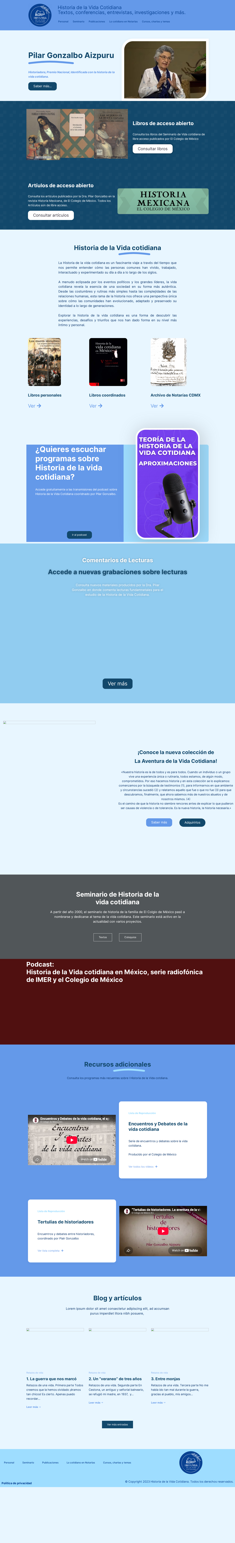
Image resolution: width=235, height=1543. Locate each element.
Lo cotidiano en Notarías (123, 21)
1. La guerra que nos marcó (51, 1379)
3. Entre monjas (165, 1379)
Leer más (32, 1406)
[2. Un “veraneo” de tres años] (117, 1347)
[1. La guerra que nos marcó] (55, 1347)
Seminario (78, 21)
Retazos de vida (34, 1372)
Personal (63, 21)
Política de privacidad (17, 1483)
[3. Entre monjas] (180, 1347)
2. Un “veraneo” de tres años (115, 1379)
